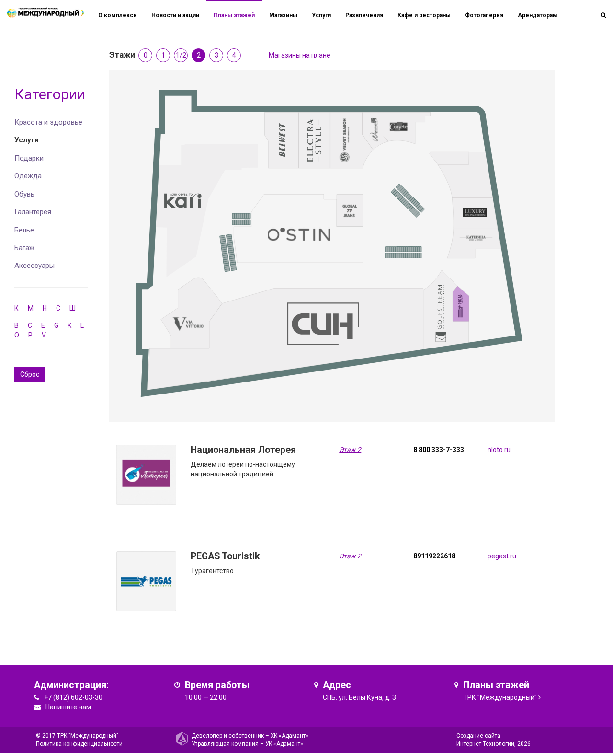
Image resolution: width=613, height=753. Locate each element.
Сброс (29, 374)
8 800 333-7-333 (438, 449)
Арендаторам (537, 15)
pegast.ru (502, 556)
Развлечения (364, 15)
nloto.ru (499, 449)
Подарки (29, 158)
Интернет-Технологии (485, 744)
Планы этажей (234, 15)
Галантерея (32, 212)
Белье (24, 230)
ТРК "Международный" (500, 697)
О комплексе (117, 15)
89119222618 (434, 556)
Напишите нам (68, 707)
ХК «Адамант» (289, 735)
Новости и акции (175, 15)
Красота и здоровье (48, 122)
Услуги (26, 140)
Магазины (283, 15)
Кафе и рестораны (424, 15)
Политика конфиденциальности (79, 744)
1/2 (181, 55)
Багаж (24, 247)
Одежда (28, 176)
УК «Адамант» (284, 744)
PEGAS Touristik (225, 556)
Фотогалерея (484, 15)
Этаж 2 (350, 449)
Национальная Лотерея (243, 449)
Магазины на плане (299, 55)
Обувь (24, 194)
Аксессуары (34, 265)
